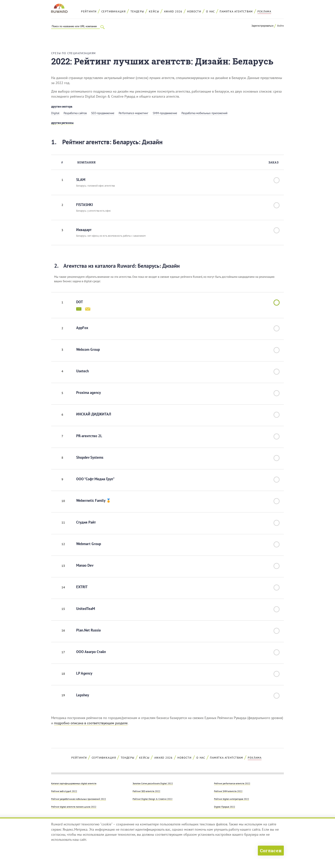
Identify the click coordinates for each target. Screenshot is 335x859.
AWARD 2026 (173, 11)
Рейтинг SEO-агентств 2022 (146, 791)
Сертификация (113, 11)
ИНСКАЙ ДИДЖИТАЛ (93, 414)
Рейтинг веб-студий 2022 (64, 791)
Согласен (271, 850)
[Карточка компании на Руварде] (78, 308)
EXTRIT (82, 587)
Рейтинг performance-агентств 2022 (232, 783)
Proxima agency (88, 392)
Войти (280, 25)
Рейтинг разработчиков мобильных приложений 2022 (78, 798)
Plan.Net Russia (88, 630)
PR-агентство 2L (89, 435)
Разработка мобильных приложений (204, 113)
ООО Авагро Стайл (91, 651)
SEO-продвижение (102, 113)
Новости (194, 11)
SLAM (80, 179)
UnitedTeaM (85, 608)
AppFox (82, 327)
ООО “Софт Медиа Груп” (95, 479)
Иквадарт (84, 229)
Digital (55, 113)
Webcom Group (88, 349)
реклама (264, 11)
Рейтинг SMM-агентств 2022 (228, 791)
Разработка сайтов (75, 113)
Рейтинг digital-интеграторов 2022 (231, 798)
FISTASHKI (84, 204)
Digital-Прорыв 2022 (224, 806)
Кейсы (154, 11)
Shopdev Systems (89, 457)
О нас (210, 11)
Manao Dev (84, 565)
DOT (79, 302)
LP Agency (84, 673)
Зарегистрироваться (262, 25)
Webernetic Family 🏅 (93, 500)
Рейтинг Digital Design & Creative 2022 (153, 798)
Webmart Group (88, 543)
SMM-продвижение (165, 113)
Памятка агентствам (236, 11)
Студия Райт (86, 522)
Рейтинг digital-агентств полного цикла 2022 (73, 806)
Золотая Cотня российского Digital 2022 (153, 783)
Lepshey (82, 695)
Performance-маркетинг (133, 113)
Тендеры (137, 11)
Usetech (82, 371)
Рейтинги (89, 11)
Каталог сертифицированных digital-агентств (73, 783)
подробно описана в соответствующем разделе (91, 723)
